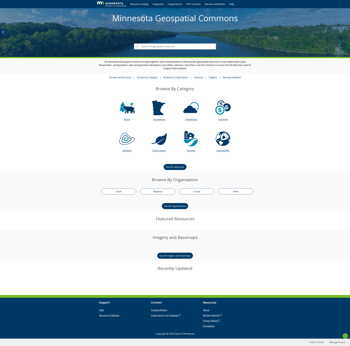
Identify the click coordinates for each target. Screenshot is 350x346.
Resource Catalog (139, 4)
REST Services (193, 4)
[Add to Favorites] (3, 32)
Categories (158, 4)
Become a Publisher (215, 4)
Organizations (175, 4)
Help (231, 4)
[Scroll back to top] (345, 335)
